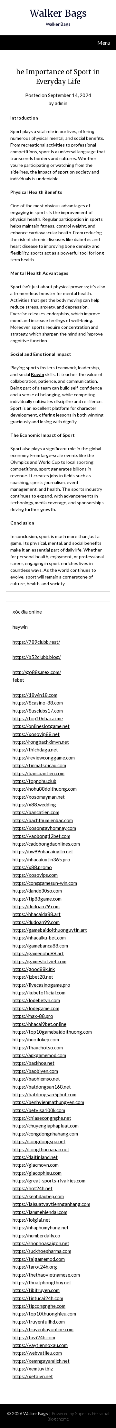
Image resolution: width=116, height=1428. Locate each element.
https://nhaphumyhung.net (41, 1227)
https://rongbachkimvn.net (41, 742)
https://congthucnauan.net (41, 1149)
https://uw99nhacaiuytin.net (43, 851)
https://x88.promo (32, 867)
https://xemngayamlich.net (41, 1361)
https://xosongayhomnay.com (44, 828)
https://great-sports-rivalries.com (49, 1180)
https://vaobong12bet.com (41, 836)
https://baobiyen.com (35, 1071)
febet (18, 680)
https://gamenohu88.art (38, 953)
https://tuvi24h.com (34, 1337)
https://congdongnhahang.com (45, 1133)
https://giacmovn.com (36, 1165)
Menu (103, 43)
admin (61, 103)
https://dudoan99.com (36, 922)
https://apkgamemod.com (39, 1055)
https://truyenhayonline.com (43, 1329)
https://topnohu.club (34, 781)
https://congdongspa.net (39, 1141)
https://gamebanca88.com (40, 945)
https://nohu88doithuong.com (45, 789)
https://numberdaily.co (36, 1235)
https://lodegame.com (36, 1008)
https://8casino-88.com (38, 702)
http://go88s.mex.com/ (37, 672)
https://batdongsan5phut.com (44, 1094)
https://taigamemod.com (39, 1259)
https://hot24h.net (33, 1188)
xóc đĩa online (27, 612)
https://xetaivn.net (33, 1376)
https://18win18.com (35, 695)
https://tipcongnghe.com (39, 1306)
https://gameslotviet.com (39, 961)
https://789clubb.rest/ (36, 642)
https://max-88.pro (33, 1016)
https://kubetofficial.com (39, 992)
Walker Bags (58, 13)
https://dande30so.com (37, 891)
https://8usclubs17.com (38, 711)
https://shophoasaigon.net (41, 1243)
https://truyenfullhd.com (39, 1322)
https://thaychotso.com (38, 1047)
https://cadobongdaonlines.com (46, 844)
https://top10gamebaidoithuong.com (52, 1032)
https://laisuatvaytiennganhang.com (51, 1204)
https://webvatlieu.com (37, 1353)
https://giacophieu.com (37, 1173)
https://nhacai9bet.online (39, 1024)
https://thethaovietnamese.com (46, 1275)
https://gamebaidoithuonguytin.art (50, 930)
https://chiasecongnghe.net (42, 1118)
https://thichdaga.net (35, 749)
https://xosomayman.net (39, 797)
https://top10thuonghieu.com (44, 1313)
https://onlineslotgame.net (41, 726)
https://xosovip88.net (36, 734)
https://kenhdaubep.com (38, 1196)
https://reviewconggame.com (44, 757)
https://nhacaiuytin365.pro (41, 859)
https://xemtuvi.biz (33, 1368)
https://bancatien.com (36, 812)
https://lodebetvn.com (36, 1000)
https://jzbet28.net (33, 977)
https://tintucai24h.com (38, 1298)
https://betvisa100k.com (39, 1110)
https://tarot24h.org (35, 1267)
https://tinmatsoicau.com (39, 765)
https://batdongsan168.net (42, 1087)
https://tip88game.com (37, 899)
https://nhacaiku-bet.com (39, 937)
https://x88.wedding (34, 804)
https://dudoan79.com (36, 906)
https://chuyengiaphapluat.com (46, 1125)
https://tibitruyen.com (36, 1290)
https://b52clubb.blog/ (37, 657)
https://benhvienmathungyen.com (48, 1102)
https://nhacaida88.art (37, 914)
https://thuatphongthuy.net (42, 1282)
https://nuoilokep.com (36, 1039)
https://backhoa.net (33, 1063)
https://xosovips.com (35, 875)
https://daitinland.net (35, 1157)
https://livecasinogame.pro (41, 985)
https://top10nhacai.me (38, 718)
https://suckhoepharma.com (42, 1251)
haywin (20, 627)
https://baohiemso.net (36, 1079)
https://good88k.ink (34, 969)
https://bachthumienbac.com (43, 820)
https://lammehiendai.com (40, 1212)
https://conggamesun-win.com (45, 883)
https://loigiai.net (31, 1220)
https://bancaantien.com (38, 773)
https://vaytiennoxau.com (40, 1345)
